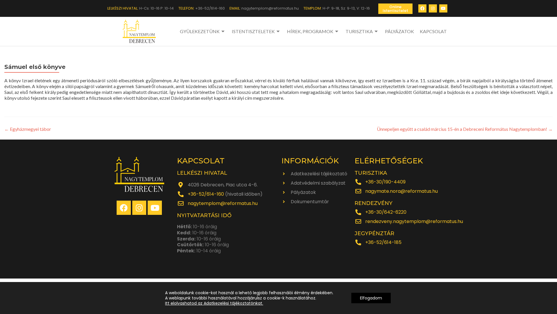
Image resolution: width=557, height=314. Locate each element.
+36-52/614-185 (383, 242)
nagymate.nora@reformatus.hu (401, 191)
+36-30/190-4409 (385, 182)
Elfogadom (371, 298)
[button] (395, 8)
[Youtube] (443, 8)
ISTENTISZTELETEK (253, 31)
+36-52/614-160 (206, 194)
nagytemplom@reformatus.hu (223, 203)
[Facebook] (422, 8)
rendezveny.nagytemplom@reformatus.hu (414, 221)
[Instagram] (433, 8)
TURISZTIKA (359, 31)
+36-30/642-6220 (385, 212)
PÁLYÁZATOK (399, 31)
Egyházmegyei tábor (27, 129)
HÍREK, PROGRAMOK (310, 31)
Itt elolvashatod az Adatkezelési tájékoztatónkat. (214, 303)
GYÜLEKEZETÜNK (200, 31)
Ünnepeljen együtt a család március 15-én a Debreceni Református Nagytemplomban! (465, 129)
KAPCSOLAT (433, 31)
